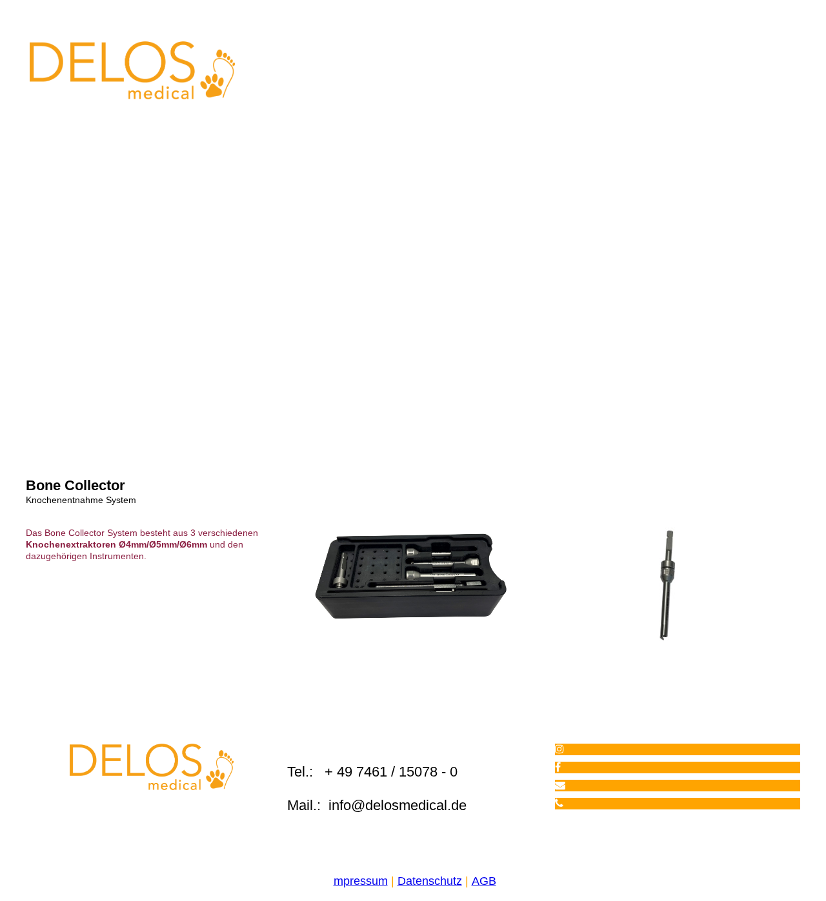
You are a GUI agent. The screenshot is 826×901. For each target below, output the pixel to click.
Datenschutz (430, 881)
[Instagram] (559, 749)
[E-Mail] (560, 785)
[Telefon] (559, 803)
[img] (132, 70)
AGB (484, 881)
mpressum (361, 881)
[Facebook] (558, 767)
